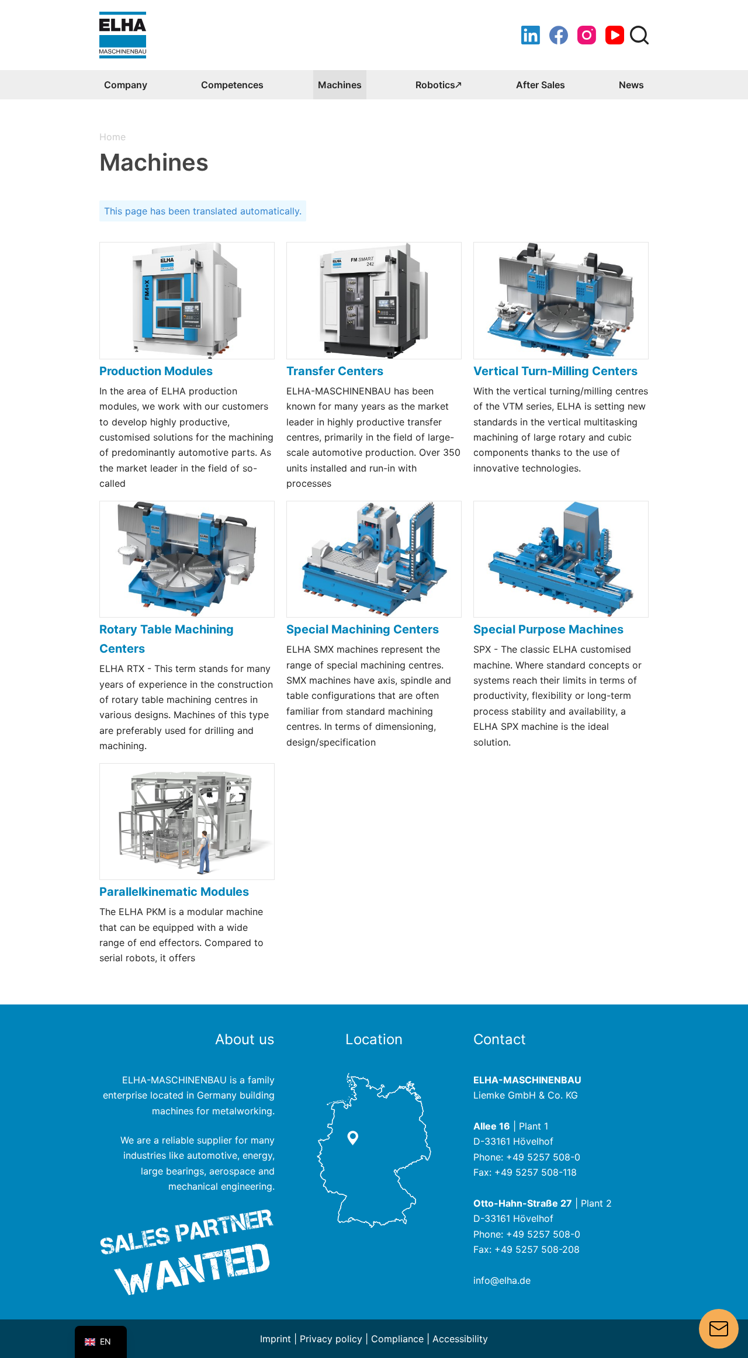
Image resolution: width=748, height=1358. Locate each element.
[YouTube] (614, 35)
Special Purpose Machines (548, 629)
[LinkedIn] (530, 35)
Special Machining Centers (362, 629)
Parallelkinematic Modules (174, 892)
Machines (340, 85)
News (631, 85)
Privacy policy (331, 1339)
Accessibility (460, 1339)
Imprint (275, 1339)
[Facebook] (558, 35)
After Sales (540, 85)
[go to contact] (374, 1149)
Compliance (397, 1339)
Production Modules (156, 371)
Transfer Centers (334, 371)
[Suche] (639, 35)
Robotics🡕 (438, 85)
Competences (232, 85)
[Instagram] (586, 35)
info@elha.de (502, 1280)
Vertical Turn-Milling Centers (555, 371)
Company (125, 85)
